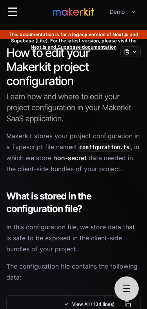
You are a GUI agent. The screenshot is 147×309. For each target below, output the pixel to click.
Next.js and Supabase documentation (73, 47)
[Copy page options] (130, 51)
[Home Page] (73, 12)
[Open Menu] (12, 11)
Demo (117, 11)
